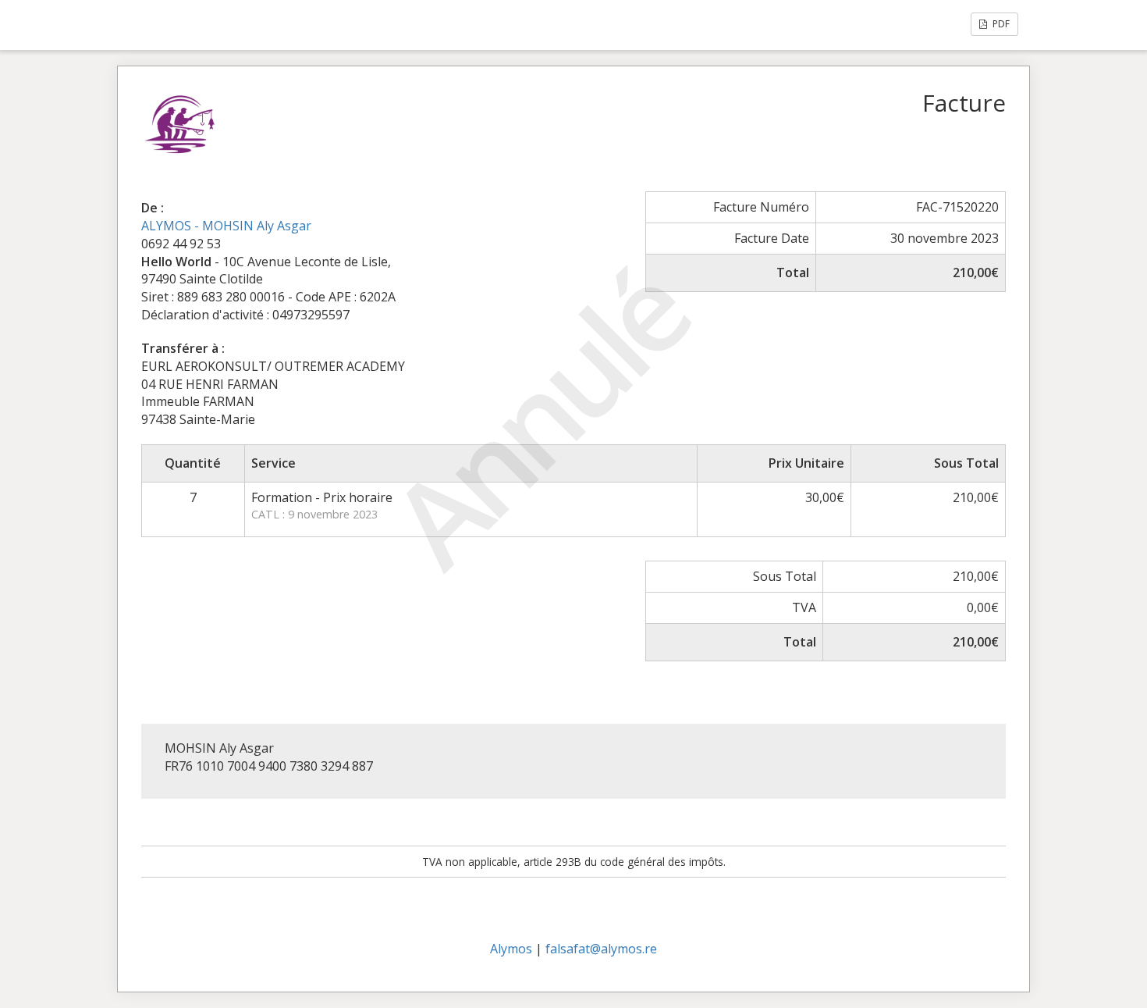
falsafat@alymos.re (601, 948)
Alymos (511, 948)
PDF (1000, 23)
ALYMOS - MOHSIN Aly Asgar (226, 225)
